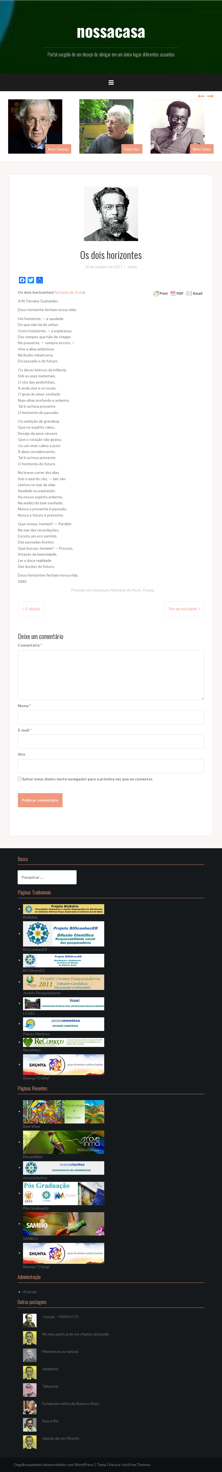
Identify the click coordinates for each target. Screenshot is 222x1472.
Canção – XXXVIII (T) (60, 1316)
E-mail (24, 730)
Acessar (30, 1291)
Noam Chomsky (58, 149)
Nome (24, 705)
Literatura (100, 590)
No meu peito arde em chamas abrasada (75, 1334)
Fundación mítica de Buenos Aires (70, 1403)
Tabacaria (50, 1386)
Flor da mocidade (183, 608)
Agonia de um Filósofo (60, 1438)
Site (21, 754)
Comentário (30, 645)
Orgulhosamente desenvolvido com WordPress (54, 1464)
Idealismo (50, 1368)
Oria (110, 1464)
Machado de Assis (68, 292)
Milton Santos (202, 149)
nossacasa (111, 30)
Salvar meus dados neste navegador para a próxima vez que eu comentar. (87, 779)
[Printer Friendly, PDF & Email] (178, 292)
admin (132, 267)
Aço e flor (50, 1421)
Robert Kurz (132, 149)
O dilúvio (32, 608)
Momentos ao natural (60, 1351)
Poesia (148, 590)
